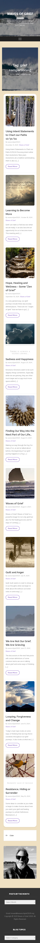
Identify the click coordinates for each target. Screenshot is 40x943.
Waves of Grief (24, 145)
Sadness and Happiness (19, 359)
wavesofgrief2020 (14, 142)
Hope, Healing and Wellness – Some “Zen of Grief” (19, 286)
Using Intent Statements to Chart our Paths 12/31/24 (20, 135)
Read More (13, 167)
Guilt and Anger (15, 572)
